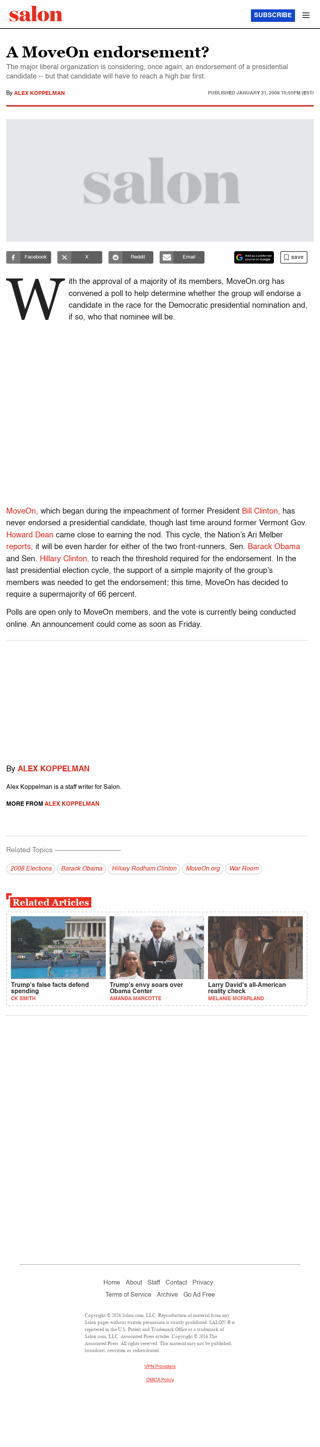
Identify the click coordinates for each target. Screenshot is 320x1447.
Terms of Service (128, 1295)
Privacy (202, 1283)
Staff (154, 1283)
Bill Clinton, (261, 512)
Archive (167, 1295)
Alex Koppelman (39, 93)
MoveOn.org (203, 869)
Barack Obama (274, 547)
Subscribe (273, 15)
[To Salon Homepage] (35, 13)
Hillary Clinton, (64, 559)
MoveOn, (22, 512)
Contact (176, 1283)
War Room (243, 869)
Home (111, 1283)
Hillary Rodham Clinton (144, 869)
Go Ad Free (199, 1295)
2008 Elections (31, 869)
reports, (19, 547)
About (134, 1283)
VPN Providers (160, 1367)
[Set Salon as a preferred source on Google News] (254, 257)
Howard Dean (29, 535)
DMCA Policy (160, 1380)
